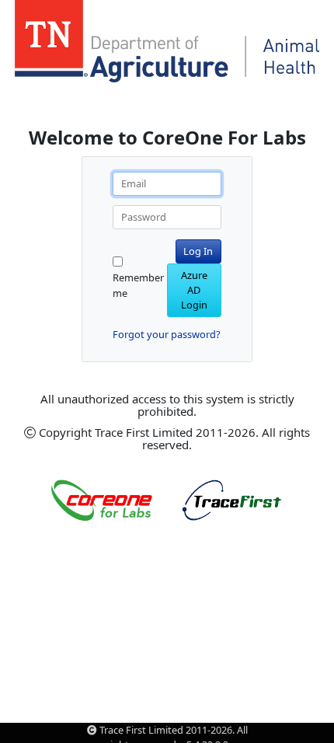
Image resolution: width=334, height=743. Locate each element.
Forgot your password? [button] (167, 334)
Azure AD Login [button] (194, 290)
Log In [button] (198, 251)
